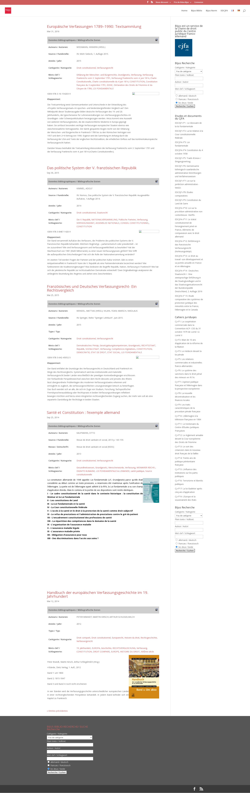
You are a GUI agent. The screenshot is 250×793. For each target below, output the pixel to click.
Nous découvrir (162, 2)
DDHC (110, 85)
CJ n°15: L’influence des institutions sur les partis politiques (186, 473)
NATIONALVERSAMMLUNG (104, 219)
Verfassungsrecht (105, 67)
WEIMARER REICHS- (146, 467)
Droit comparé (83, 637)
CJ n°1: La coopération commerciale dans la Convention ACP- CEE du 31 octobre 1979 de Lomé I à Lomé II (188, 328)
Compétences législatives (123, 349)
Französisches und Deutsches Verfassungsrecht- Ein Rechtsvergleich (92, 288)
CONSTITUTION (137, 81)
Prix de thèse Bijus (181, 2)
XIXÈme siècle (147, 651)
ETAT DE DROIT (98, 352)
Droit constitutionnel (86, 67)
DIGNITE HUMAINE (86, 471)
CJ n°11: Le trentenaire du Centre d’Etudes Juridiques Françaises (187, 427)
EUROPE (115, 651)
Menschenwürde (116, 467)
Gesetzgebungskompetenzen (113, 345)
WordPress (94, 788)
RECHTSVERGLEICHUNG (124, 648)
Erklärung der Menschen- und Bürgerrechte (97, 74)
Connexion (198, 2)
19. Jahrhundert (84, 648)
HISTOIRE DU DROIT (130, 651)
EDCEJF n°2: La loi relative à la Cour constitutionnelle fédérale (189, 134)
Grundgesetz (124, 74)
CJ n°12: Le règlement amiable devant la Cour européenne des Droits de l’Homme (189, 439)
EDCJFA (224, 11)
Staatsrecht (102, 212)
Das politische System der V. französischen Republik (92, 167)
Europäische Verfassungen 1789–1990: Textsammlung (94, 26)
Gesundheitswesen (85, 467)
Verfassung (136, 74)
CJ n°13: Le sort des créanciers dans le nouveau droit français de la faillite (187, 450)
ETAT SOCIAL (113, 352)
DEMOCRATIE (83, 352)
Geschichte (106, 648)
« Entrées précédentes (57, 710)
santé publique (137, 471)
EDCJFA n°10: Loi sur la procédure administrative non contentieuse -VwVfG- (188, 211)
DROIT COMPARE (101, 651)
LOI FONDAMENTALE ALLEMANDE (112, 471)
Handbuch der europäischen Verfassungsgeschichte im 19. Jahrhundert (97, 594)
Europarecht (117, 637)
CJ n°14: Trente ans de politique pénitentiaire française (185, 461)
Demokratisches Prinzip (88, 345)
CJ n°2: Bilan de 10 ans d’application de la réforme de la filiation (189, 343)
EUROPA (96, 648)
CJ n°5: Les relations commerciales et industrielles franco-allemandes (188, 362)
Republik (80, 349)
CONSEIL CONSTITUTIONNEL (135, 223)
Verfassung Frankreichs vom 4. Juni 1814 (130, 78)
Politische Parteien (127, 219)
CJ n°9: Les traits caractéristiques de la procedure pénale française (187, 408)
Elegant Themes (65, 788)
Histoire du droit (131, 637)
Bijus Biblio (196, 11)
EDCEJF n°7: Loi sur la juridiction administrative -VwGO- (187, 184)
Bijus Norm (211, 11)
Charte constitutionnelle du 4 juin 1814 (110, 81)
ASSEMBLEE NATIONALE (107, 223)
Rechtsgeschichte (149, 637)
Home (184, 11)
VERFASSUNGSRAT (85, 223)
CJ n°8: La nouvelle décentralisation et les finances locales (185, 397)
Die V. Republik (83, 219)
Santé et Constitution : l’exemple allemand (83, 412)
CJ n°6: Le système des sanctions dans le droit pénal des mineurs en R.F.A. (188, 374)
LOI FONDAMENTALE (103, 88)
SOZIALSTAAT (92, 349)
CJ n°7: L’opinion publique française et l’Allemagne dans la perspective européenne (188, 385)
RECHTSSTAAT (148, 345)
